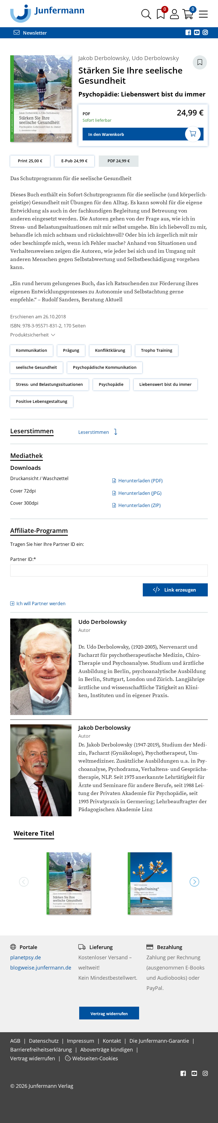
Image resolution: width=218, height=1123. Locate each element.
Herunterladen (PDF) (140, 481)
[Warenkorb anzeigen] (188, 16)
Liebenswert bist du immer (165, 384)
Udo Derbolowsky (155, 58)
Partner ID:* (23, 559)
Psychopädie (111, 384)
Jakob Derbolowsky (103, 58)
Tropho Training (156, 350)
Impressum (81, 1040)
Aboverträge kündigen (107, 1049)
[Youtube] (197, 33)
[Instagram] (205, 33)
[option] (68, 881)
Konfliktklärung (110, 350)
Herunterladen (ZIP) (139, 505)
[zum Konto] (175, 16)
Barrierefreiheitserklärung (41, 1049)
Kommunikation (31, 350)
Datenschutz (44, 1040)
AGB (16, 1040)
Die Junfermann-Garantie (159, 1040)
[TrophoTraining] (149, 884)
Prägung (71, 350)
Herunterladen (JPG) (139, 493)
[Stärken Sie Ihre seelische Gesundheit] (68, 884)
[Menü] (203, 16)
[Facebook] (189, 33)
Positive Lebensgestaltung (41, 401)
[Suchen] (146, 16)
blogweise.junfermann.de (40, 967)
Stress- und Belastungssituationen (49, 384)
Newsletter (34, 33)
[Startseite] (47, 13)
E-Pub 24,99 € (74, 160)
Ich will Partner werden (41, 603)
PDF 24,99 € (119, 160)
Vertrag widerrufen (33, 1058)
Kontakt (112, 1040)
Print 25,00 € (30, 160)
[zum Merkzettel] (161, 16)
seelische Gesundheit (36, 367)
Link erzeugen (180, 590)
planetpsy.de (25, 957)
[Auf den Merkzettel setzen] (200, 62)
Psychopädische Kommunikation (105, 367)
